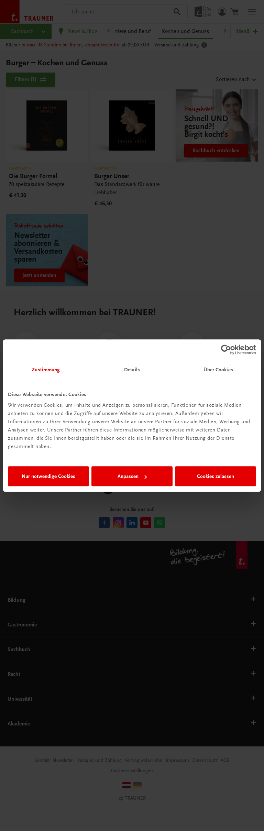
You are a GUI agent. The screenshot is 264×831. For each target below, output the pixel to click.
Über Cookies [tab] (218, 370)
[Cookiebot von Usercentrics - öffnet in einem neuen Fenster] (226, 350)
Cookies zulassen (215, 476)
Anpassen (128, 476)
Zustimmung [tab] (46, 370)
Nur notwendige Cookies (48, 476)
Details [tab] (132, 370)
